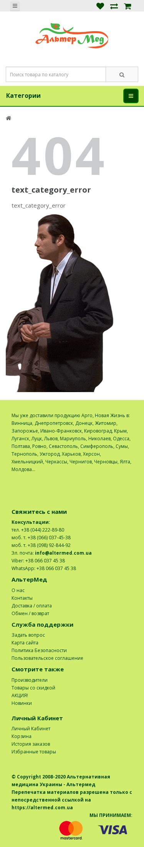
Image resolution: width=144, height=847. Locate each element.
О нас (18, 590)
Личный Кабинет (31, 728)
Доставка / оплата (32, 605)
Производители (30, 680)
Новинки (22, 703)
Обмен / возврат (30, 613)
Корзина (21, 736)
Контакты (22, 598)
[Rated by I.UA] (115, 477)
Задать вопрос (28, 635)
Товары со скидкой (33, 687)
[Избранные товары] (100, 5)
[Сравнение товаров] (114, 5)
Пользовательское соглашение (47, 658)
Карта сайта (25, 642)
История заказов (31, 744)
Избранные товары (34, 751)
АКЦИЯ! (20, 695)
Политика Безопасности (39, 650)
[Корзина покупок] (127, 5)
